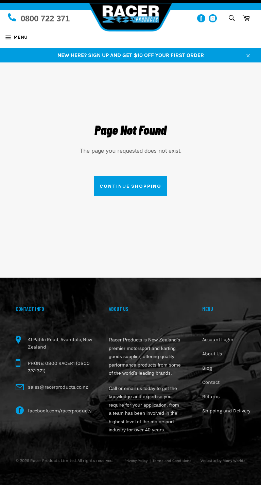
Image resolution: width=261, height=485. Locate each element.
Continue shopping (130, 186)
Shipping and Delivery (226, 411)
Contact (211, 382)
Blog (207, 368)
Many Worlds (234, 461)
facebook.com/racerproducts (60, 411)
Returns (211, 396)
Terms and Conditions (172, 461)
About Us (212, 354)
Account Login (217, 339)
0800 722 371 (45, 18)
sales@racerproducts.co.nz (58, 387)
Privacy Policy (135, 461)
